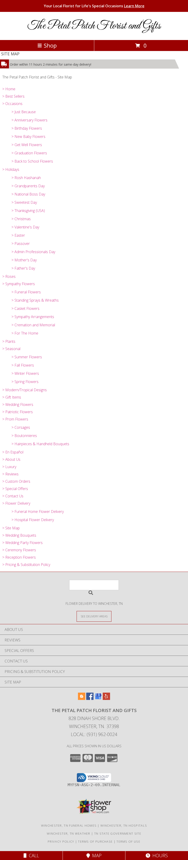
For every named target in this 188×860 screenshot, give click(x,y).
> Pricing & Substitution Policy (26, 564)
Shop (50, 45)
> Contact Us (12, 495)
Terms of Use (128, 841)
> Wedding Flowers (17, 404)
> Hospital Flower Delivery (32, 519)
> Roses (9, 276)
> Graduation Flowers (29, 152)
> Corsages (20, 427)
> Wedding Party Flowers (22, 542)
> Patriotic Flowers (17, 411)
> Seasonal (11, 348)
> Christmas (21, 218)
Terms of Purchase (95, 841)
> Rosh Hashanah (26, 177)
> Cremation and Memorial (33, 324)
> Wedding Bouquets (19, 535)
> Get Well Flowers (26, 144)
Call (33, 855)
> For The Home (24, 333)
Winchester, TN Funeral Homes (69, 825)
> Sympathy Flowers (18, 283)
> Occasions (12, 103)
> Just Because (23, 111)
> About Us (11, 459)
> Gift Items (11, 397)
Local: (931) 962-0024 (94, 734)
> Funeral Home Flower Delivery (37, 511)
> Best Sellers (13, 96)
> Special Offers (15, 488)
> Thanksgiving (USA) (28, 210)
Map (96, 855)
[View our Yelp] (106, 698)
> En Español (12, 452)
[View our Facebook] (90, 698)
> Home (8, 88)
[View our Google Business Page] (98, 698)
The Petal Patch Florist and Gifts (94, 26)
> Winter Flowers (25, 373)
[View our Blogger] (81, 698)
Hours (159, 855)
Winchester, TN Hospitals (123, 825)
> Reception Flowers (19, 557)
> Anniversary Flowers (29, 120)
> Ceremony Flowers (19, 549)
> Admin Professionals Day (33, 251)
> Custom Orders (16, 481)
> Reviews (10, 474)
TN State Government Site (117, 833)
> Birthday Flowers (26, 128)
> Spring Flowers (25, 381)
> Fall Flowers (22, 365)
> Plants (8, 341)
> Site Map (11, 527)
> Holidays (10, 169)
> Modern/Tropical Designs (24, 389)
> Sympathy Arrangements (32, 316)
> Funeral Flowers (26, 292)
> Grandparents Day (28, 185)
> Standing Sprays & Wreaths (35, 300)
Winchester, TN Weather (68, 833)
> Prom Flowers (15, 419)
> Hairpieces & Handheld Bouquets (40, 443)
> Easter (18, 235)
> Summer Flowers (26, 356)
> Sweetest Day (24, 202)
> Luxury (9, 466)
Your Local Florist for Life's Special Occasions (94, 5)
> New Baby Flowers (28, 136)
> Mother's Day (24, 260)
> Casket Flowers (25, 308)
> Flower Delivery (16, 503)
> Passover (20, 243)
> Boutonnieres (24, 435)
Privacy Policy (61, 841)
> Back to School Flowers (32, 161)
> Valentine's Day (25, 227)
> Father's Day (23, 268)
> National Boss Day (28, 194)
